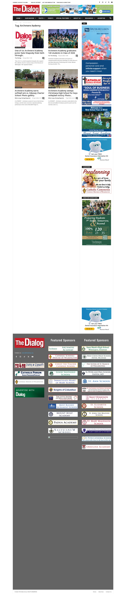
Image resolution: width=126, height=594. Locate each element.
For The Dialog (52, 55)
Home (18, 18)
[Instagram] (102, 2)
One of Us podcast (20, 47)
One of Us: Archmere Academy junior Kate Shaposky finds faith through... (29, 53)
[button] (110, 18)
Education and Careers (54, 47)
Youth (41, 18)
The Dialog (18, 58)
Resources (89, 18)
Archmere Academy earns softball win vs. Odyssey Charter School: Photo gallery (29, 93)
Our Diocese (29, 18)
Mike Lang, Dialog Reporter (23, 98)
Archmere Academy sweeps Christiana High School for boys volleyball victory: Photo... (62, 93)
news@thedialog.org (27, 353)
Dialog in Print (36, 2)
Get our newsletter (48, 2)
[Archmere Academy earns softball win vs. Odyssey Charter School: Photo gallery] (29, 78)
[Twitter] (109, 2)
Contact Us (108, 592)
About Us (77, 18)
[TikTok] (106, 2)
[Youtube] (112, 2)
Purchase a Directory (63, 2)
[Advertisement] (96, 276)
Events (50, 18)
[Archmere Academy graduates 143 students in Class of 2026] (63, 38)
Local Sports (18, 87)
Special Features (62, 18)
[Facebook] (99, 2)
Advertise (101, 18)
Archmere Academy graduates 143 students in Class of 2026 (62, 51)
